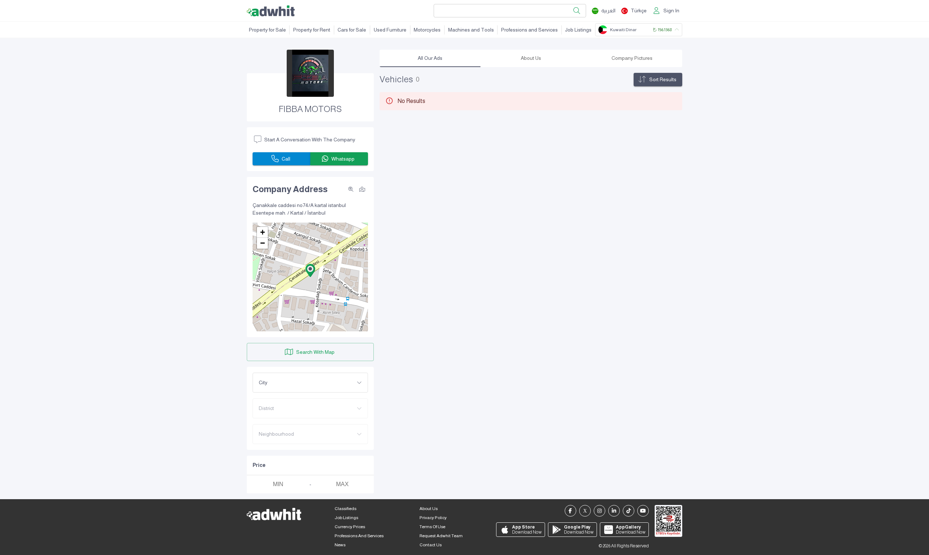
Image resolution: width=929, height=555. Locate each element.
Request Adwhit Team (441, 535)
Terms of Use (432, 526)
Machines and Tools (471, 30)
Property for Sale (267, 30)
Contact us (431, 544)
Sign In (671, 10)
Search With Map (315, 352)
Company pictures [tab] (631, 58)
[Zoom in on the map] (350, 189)
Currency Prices (350, 526)
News (340, 544)
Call (286, 159)
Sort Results (662, 79)
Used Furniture (390, 30)
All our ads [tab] (430, 58)
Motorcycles (427, 30)
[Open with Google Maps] (362, 189)
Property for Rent (311, 30)
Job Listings (578, 30)
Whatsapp (343, 159)
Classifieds (345, 508)
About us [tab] (531, 58)
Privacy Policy (433, 517)
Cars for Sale (351, 30)
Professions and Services (529, 30)
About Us (429, 508)
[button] (310, 270)
